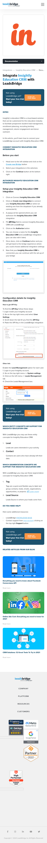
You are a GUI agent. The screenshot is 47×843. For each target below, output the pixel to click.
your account (28, 520)
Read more (6, 588)
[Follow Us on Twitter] (39, 831)
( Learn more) (33, 491)
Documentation (11, 61)
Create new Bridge (13, 164)
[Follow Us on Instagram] (15, 831)
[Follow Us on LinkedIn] (23, 831)
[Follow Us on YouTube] (31, 831)
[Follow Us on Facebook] (7, 831)
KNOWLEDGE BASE (24, 517)
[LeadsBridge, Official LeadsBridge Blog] (11, 4)
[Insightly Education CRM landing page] (23, 35)
